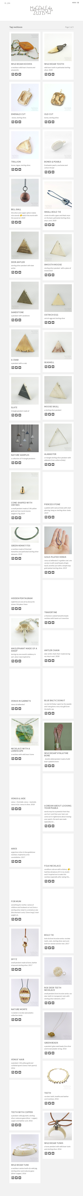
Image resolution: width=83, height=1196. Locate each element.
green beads (51, 1043)
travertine (50, 612)
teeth (47, 1093)
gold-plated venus (55, 557)
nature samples (20, 455)
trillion (16, 162)
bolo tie (49, 935)
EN (9, 3)
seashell (49, 362)
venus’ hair (17, 1059)
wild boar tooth (54, 64)
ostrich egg (51, 315)
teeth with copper (22, 1112)
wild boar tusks (53, 1143)
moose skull (51, 406)
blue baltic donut (54, 700)
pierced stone (52, 504)
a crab (15, 360)
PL (5, 3)
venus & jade (18, 798)
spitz (14, 959)
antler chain (51, 650)
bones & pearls (52, 162)
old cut (48, 114)
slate (14, 407)
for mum (16, 901)
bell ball (16, 209)
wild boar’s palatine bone (56, 754)
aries (14, 848)
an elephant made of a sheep (24, 649)
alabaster (50, 454)
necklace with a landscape (20, 749)
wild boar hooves (21, 64)
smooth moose (53, 264)
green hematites (20, 545)
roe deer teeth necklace (52, 988)
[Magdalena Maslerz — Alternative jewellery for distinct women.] (41, 10)
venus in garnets (21, 701)
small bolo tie (52, 212)
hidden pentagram (22, 598)
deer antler (18, 262)
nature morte (19, 1009)
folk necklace (52, 866)
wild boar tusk (20, 1165)
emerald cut (18, 114)
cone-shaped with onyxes (21, 503)
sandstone (17, 312)
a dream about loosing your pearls (57, 807)
